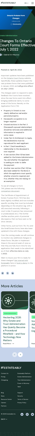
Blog (2, 392)
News (2, 396)
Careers (3, 402)
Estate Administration (25, 376)
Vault (19, 386)
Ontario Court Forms (15, 78)
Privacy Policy (22, 402)
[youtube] (32, 414)
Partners (3, 406)
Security (20, 396)
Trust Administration (24, 380)
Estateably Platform (24, 373)
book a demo (22, 263)
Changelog (4, 380)
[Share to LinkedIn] (12, 273)
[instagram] (27, 414)
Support (20, 392)
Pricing (3, 376)
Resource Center (6, 399)
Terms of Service (23, 399)
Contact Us (4, 373)
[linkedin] (22, 414)
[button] (27, 3)
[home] (8, 3)
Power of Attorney (23, 383)
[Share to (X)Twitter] (7, 273)
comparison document (10, 191)
